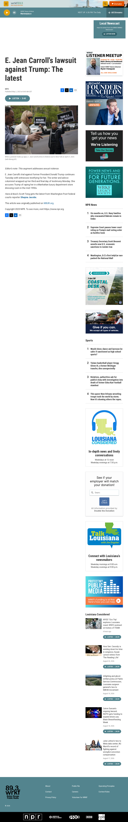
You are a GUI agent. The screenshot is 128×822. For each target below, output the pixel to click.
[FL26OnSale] (104, 103)
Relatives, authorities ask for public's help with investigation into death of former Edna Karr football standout (106, 381)
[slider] (18, 12)
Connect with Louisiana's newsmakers (104, 558)
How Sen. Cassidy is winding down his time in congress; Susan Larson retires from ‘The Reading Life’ (112, 652)
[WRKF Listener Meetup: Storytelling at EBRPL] (104, 63)
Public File (76, 786)
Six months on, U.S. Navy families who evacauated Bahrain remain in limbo (105, 216)
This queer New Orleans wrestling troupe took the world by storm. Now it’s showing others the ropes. (106, 397)
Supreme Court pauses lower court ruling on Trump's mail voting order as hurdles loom (106, 230)
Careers (75, 792)
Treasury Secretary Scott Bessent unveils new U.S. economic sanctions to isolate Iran (105, 244)
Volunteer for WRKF (79, 797)
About (47, 786)
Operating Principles (106, 786)
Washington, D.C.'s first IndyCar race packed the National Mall (106, 257)
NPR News (91, 204)
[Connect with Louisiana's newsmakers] (104, 535)
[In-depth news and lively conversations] (104, 427)
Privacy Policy (50, 797)
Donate (118, 4)
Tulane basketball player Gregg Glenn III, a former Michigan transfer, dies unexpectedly (104, 366)
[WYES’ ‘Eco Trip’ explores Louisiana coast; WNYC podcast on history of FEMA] (94, 623)
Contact (48, 792)
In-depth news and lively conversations (104, 453)
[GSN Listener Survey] (104, 145)
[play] (7, 12)
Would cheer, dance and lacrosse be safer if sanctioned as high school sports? (106, 352)
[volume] (14, 12)
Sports (89, 340)
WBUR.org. (49, 203)
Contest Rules (104, 792)
